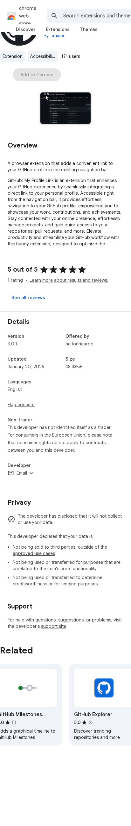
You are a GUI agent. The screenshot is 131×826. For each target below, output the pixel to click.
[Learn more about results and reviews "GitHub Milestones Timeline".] (14, 722)
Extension (13, 56)
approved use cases (34, 553)
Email (22, 473)
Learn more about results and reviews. (69, 280)
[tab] (26, 29)
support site (53, 626)
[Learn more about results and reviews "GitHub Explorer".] (90, 722)
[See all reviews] (28, 297)
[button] (65, 109)
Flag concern (21, 404)
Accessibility (43, 56)
